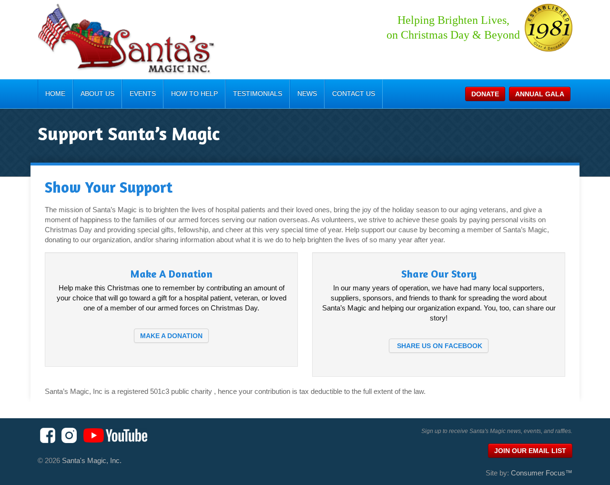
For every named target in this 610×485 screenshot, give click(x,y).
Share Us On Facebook (438, 346)
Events (143, 93)
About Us (97, 93)
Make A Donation (171, 336)
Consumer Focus (541, 473)
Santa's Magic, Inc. (92, 460)
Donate (485, 94)
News (307, 93)
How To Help (194, 93)
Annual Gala (539, 94)
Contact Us (353, 93)
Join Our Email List (530, 450)
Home (55, 93)
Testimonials (257, 93)
